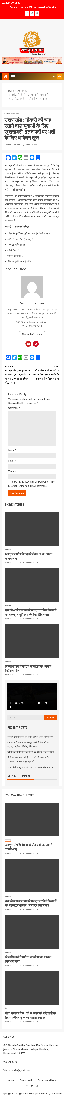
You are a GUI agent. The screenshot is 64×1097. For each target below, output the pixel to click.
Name (12, 450)
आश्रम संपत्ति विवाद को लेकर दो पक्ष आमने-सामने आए (30, 737)
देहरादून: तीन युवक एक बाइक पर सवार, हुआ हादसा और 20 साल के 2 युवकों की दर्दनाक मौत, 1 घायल (17, 374)
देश (6, 1008)
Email (12, 461)
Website (12, 471)
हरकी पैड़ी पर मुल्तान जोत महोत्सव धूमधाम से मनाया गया (30, 767)
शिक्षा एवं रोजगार (15, 113)
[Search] (54, 76)
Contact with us (28, 7)
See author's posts (32, 334)
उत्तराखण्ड (7, 113)
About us (14, 7)
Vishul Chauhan (13, 145)
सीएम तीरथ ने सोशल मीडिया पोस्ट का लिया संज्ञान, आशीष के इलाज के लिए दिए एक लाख (45, 372)
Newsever (41, 1093)
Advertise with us (47, 7)
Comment (14, 408)
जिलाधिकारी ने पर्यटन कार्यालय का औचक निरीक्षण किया (30, 752)
